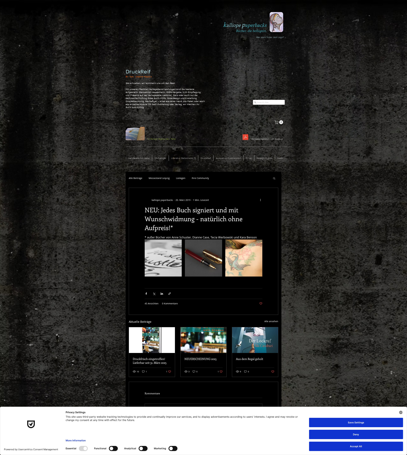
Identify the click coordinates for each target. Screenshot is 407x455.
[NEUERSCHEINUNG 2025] (204, 340)
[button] (279, 122)
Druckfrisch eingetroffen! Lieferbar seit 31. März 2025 (150, 361)
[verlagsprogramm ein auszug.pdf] (245, 137)
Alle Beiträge (135, 178)
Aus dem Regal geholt (249, 359)
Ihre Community (200, 178)
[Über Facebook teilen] (146, 293)
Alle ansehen (271, 321)
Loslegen (180, 178)
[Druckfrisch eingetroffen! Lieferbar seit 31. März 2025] (152, 340)
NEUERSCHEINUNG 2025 (200, 359)
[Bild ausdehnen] (163, 258)
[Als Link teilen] (169, 293)
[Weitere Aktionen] (260, 200)
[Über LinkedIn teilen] (161, 293)
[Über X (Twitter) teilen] (153, 293)
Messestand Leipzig (159, 178)
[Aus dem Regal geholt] (255, 340)
